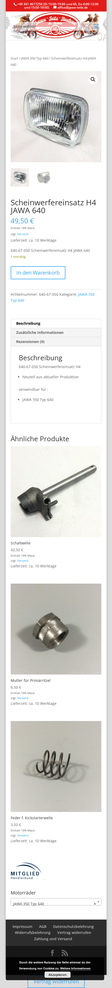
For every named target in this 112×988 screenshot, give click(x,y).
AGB (42, 926)
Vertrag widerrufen (74, 932)
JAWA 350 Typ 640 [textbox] (54, 903)
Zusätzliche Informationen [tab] (40, 332)
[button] (93, 79)
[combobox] (56, 901)
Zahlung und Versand (53, 938)
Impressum (22, 926)
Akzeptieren (57, 974)
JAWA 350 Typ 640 (34, 58)
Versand (22, 234)
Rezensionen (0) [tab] (30, 341)
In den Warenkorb (38, 272)
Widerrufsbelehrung (33, 932)
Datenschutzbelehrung (73, 926)
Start (14, 58)
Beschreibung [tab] (28, 323)
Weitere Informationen (75, 968)
